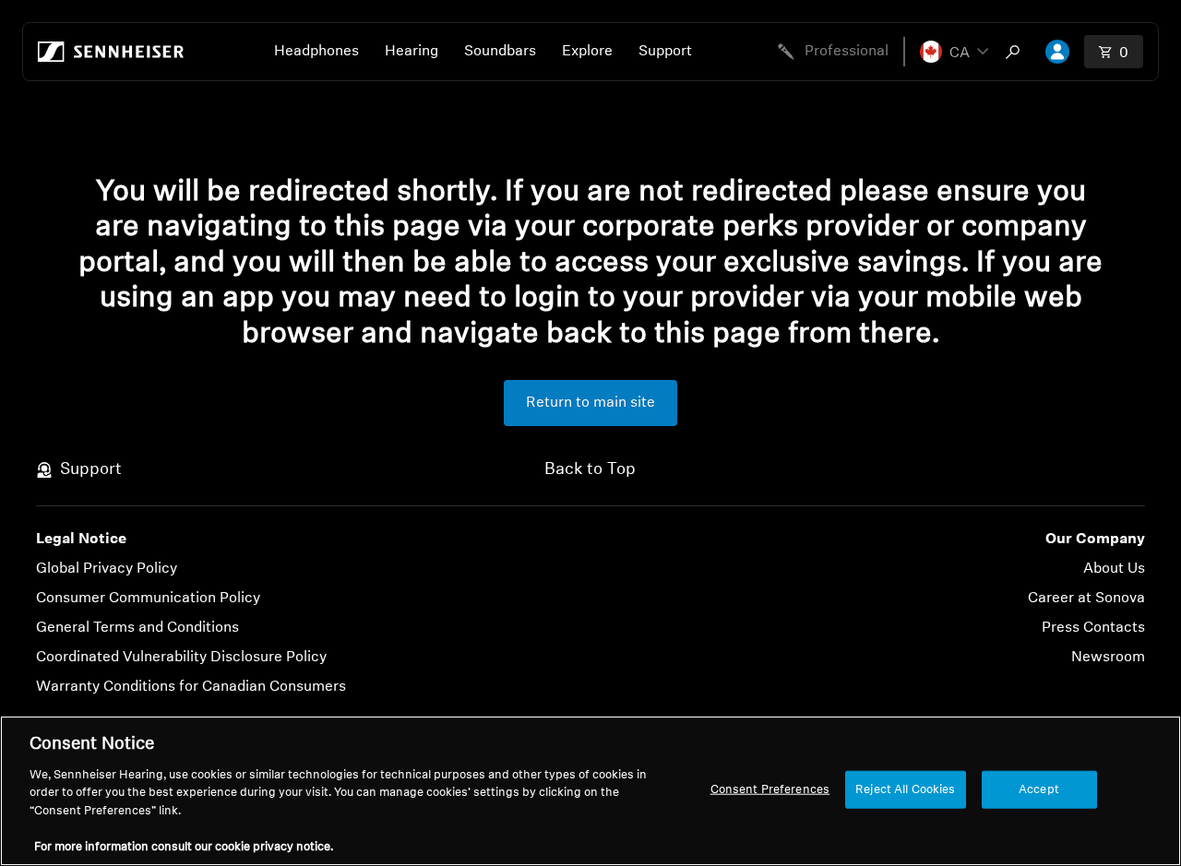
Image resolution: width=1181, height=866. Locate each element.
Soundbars (500, 51)
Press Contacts (1093, 628)
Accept (1039, 789)
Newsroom (1108, 657)
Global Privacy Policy (106, 569)
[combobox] (1017, 51)
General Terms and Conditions (137, 628)
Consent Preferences (769, 789)
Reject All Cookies (905, 789)
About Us (1114, 569)
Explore (587, 51)
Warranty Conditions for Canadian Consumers (191, 687)
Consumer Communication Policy (148, 598)
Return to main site (590, 403)
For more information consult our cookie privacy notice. (183, 847)
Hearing (411, 51)
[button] (954, 52)
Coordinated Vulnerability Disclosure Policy (181, 657)
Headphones (316, 51)
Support (665, 51)
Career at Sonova (1086, 598)
